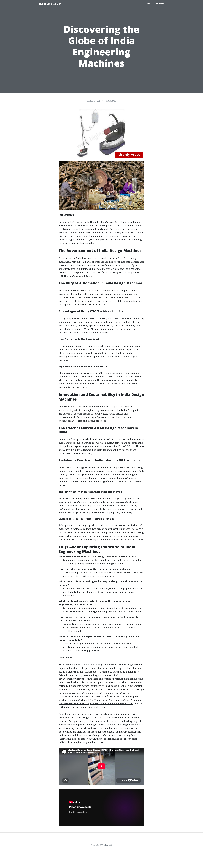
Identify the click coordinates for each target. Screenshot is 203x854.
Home (148, 4)
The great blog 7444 (50, 3)
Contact (160, 4)
